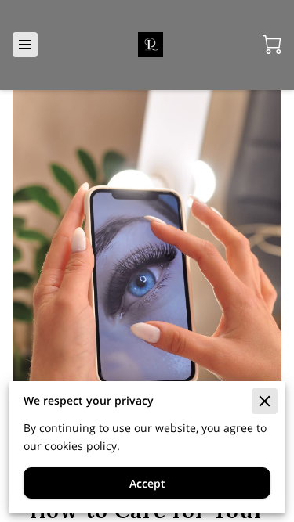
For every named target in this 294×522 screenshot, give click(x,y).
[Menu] (25, 44)
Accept (147, 483)
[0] (272, 44)
